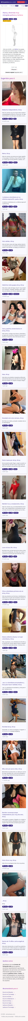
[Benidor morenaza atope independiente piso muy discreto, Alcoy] (14, 796)
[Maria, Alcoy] (14, 137)
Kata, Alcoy (5, 374)
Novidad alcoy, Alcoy (8, 727)
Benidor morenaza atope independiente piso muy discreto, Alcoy (12, 814)
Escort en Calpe (7, 1003)
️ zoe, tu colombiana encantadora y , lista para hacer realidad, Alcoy (13, 683)
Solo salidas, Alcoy (8, 241)
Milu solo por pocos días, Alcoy (12, 769)
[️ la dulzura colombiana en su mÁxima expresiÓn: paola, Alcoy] (14, 181)
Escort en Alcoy (7, 1001)
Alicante (14, 5)
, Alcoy (4, 901)
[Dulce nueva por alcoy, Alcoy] (14, 444)
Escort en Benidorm (8, 999)
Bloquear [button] (14, 69)
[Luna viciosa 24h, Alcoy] (14, 531)
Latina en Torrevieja (8, 1007)
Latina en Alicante (8, 1005)
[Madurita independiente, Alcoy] (14, 93)
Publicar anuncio (21, 2)
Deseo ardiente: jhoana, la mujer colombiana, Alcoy (12, 638)
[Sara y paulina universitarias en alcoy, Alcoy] (14, 312)
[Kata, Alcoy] (14, 358)
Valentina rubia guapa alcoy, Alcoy (13, 285)
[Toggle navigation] (26, 2)
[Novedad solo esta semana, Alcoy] (14, 401)
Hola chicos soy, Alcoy (9, 860)
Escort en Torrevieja (8, 994)
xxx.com (8, 2)
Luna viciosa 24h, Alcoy (9, 547)
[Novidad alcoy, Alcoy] (14, 710)
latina (16, 49)
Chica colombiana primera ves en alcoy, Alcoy (12, 592)
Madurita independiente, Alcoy (12, 110)
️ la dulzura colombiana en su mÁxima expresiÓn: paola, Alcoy (12, 198)
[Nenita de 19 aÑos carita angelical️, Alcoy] (14, 925)
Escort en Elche (7, 996)
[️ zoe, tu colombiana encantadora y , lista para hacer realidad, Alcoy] (14, 666)
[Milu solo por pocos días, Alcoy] (14, 752)
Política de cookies (20, 1016)
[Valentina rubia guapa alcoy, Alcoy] (14, 268)
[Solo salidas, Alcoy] (14, 225)
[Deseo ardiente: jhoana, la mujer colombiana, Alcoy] (14, 620)
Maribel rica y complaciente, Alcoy (13, 504)
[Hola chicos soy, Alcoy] (14, 844)
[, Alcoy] (14, 884)
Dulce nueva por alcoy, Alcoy (11, 460)
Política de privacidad (7, 1016)
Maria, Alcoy (6, 153)
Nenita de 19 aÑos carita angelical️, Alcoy (13, 942)
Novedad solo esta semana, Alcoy (13, 418)
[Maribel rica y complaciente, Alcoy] (14, 487)
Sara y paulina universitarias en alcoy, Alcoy (12, 330)
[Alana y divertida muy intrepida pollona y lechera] (14, 35)
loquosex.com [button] (14, 72)
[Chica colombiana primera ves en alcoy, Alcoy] (14, 575)
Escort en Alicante (8, 992)
